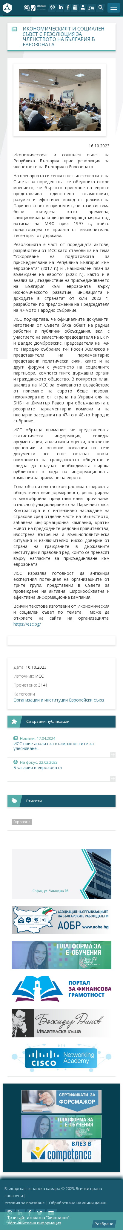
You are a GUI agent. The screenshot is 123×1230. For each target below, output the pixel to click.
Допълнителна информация (34, 1223)
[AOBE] (61, 920)
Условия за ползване (24, 1202)
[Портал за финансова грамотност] (61, 989)
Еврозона (21, 821)
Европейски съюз (86, 700)
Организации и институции (40, 700)
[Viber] (52, 8)
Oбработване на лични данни (78, 1202)
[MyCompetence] (61, 1150)
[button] (100, 8)
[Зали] (74, 8)
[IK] (61, 1023)
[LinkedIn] (60, 8)
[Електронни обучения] (61, 955)
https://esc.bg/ (27, 624)
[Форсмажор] (61, 1101)
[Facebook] (67, 8)
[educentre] (61, 1058)
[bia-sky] (61, 874)
